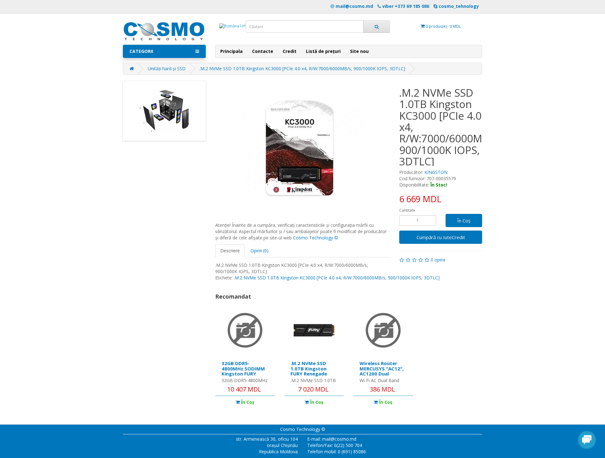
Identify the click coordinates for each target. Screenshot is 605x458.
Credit (290, 51)
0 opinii (438, 260)
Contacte (262, 51)
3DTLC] (432, 278)
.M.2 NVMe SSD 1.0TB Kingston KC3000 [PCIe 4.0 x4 (287, 278)
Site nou (359, 51)
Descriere (230, 251)
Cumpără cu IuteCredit (441, 237)
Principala (231, 51)
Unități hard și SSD (167, 69)
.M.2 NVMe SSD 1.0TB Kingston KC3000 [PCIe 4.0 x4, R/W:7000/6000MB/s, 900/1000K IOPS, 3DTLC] (302, 69)
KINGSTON (435, 172)
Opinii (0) (259, 251)
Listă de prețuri (323, 51)
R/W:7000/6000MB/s (364, 278)
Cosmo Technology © (315, 238)
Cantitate (407, 210)
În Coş (463, 220)
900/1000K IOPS (404, 278)
